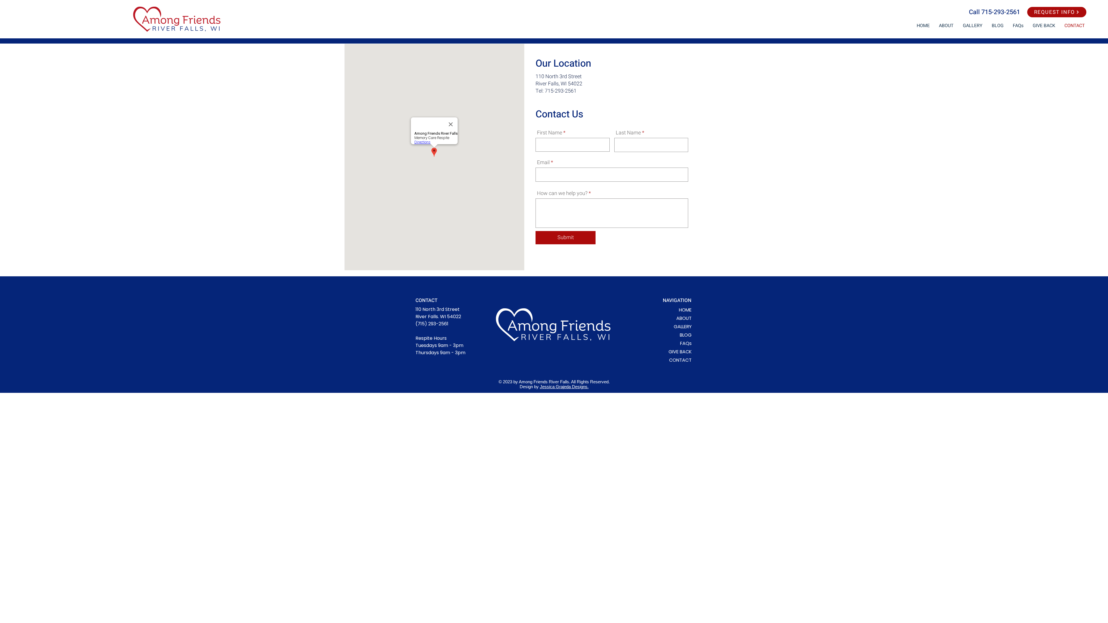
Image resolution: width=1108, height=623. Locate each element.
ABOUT (684, 318)
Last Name (628, 133)
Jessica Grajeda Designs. (564, 386)
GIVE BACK (680, 351)
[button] (1056, 12)
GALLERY (683, 326)
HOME (685, 310)
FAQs (686, 343)
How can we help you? (562, 193)
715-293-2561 (1000, 12)
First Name (549, 133)
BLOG (686, 335)
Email (543, 162)
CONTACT (680, 360)
